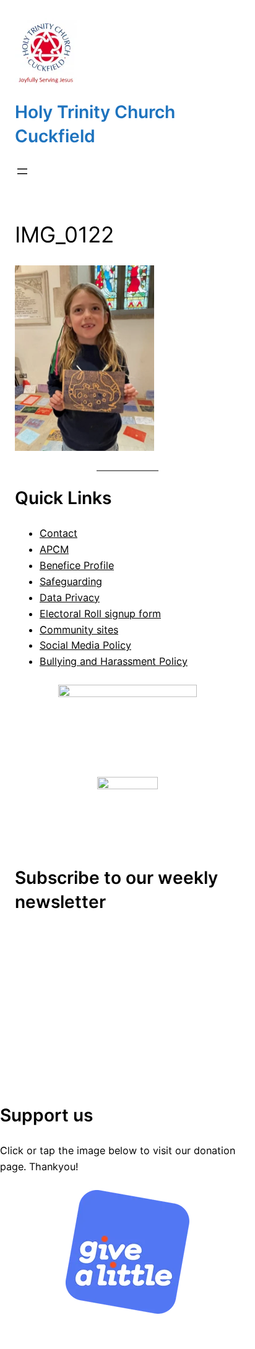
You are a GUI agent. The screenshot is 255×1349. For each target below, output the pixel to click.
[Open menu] (22, 171)
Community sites (79, 629)
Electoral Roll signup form (100, 613)
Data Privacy (70, 597)
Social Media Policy (85, 645)
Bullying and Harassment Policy (114, 661)
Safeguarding (71, 581)
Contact (58, 533)
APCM (54, 549)
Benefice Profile (77, 565)
